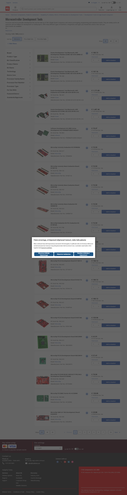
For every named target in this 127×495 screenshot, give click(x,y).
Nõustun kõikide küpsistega (44, 254)
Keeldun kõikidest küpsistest (83, 254)
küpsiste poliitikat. (46, 248)
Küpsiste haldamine (64, 254)
